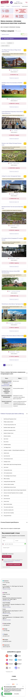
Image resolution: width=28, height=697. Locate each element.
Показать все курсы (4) (14, 77)
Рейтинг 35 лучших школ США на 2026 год (12, 413)
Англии (9, 382)
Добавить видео (6, 556)
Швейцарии (3, 385)
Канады (7, 384)
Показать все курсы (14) (14, 201)
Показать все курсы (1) (14, 106)
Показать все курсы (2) (14, 171)
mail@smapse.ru (14, 679)
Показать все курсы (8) (14, 138)
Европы (7, 385)
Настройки (16, 693)
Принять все (8, 693)
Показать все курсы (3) (14, 359)
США (5, 384)
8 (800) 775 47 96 (18, 3)
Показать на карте (5, 34)
